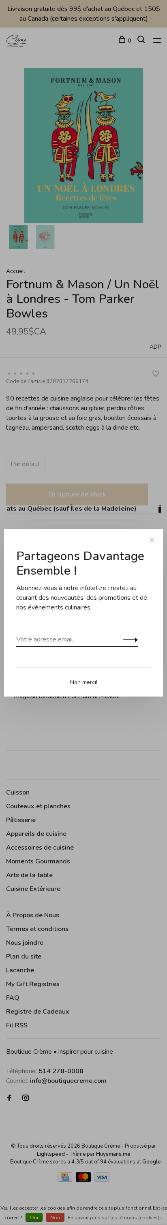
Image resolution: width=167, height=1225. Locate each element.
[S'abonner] (128, 639)
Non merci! (83, 682)
